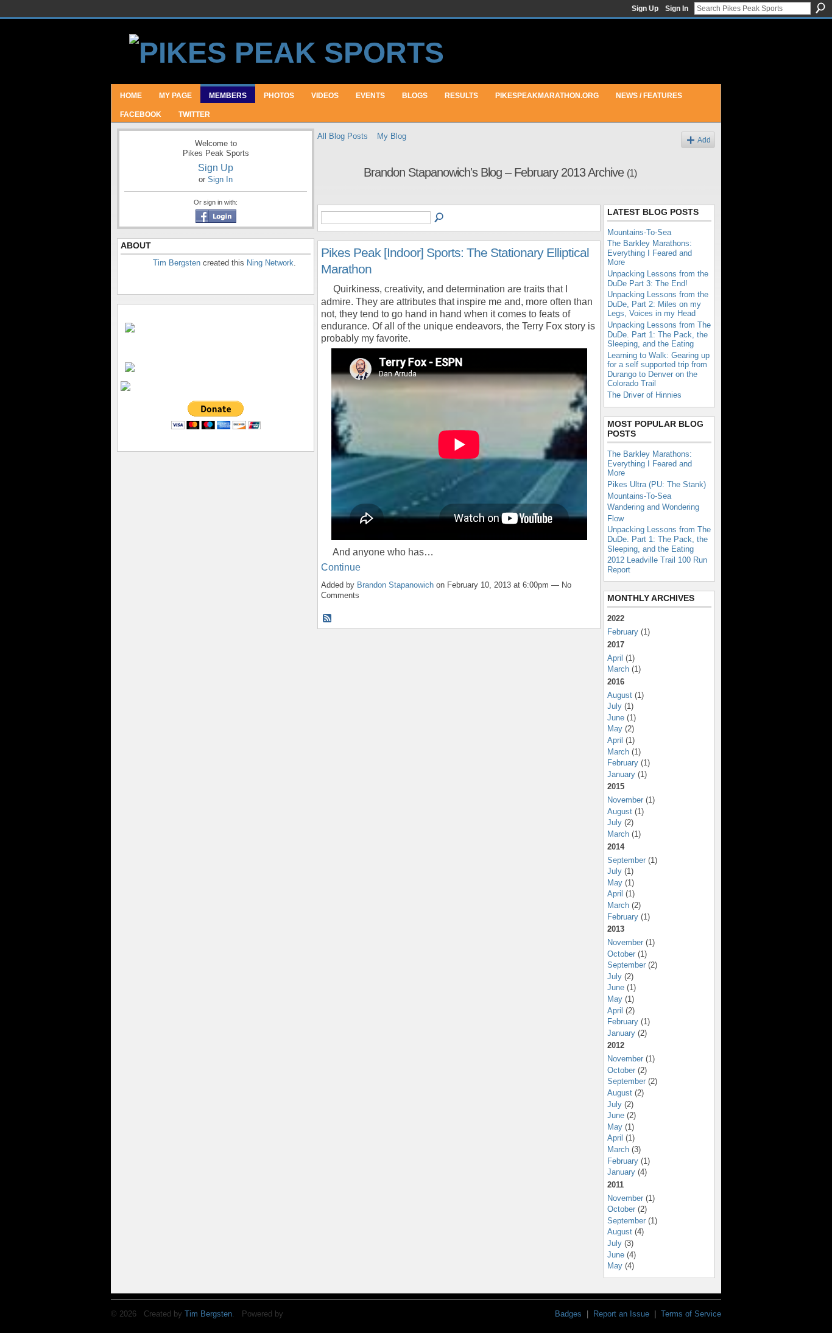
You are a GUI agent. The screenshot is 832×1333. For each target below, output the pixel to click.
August (619, 695)
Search (820, 7)
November (625, 799)
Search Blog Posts (439, 218)
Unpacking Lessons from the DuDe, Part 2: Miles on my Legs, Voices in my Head (657, 304)
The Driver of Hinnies (644, 394)
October (621, 953)
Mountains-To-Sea (639, 232)
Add (704, 140)
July (614, 706)
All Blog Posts (342, 136)
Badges (568, 1313)
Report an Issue (621, 1313)
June (615, 717)
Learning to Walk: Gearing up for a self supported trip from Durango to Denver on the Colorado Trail (658, 370)
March (618, 669)
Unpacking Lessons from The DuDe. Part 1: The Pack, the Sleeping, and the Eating (659, 334)
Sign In (676, 8)
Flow (615, 518)
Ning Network (270, 262)
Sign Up (645, 8)
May (614, 728)
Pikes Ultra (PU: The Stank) (656, 484)
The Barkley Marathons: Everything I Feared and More (649, 253)
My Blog (391, 136)
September (626, 860)
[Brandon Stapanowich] (336, 198)
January (621, 774)
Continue (341, 567)
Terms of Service (691, 1313)
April (615, 658)
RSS (327, 618)
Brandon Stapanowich (395, 584)
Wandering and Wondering (653, 507)
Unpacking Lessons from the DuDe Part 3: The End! (657, 278)
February (622, 631)
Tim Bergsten (176, 262)
